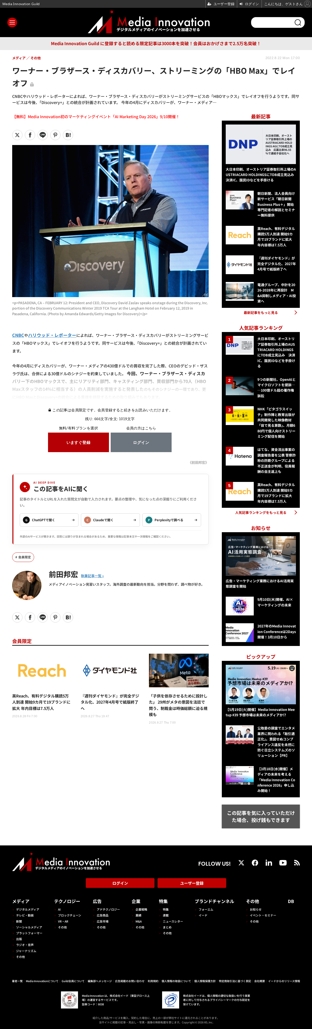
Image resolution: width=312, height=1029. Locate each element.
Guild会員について (73, 981)
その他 (20, 957)
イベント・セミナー (263, 915)
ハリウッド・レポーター (52, 335)
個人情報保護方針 (205, 981)
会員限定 (24, 557)
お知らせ (256, 909)
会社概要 (259, 981)
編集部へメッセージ (100, 981)
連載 (166, 915)
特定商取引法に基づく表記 (235, 981)
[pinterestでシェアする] (55, 135)
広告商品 (102, 915)
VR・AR (63, 921)
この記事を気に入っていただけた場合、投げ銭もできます (261, 816)
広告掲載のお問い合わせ (130, 981)
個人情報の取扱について (176, 981)
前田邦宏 (63, 574)
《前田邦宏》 (198, 462)
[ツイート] (17, 135)
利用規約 (153, 981)
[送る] (43, 135)
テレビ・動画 (25, 915)
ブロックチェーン (69, 915)
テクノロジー (67, 901)
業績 (138, 915)
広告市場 (102, 921)
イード (203, 915)
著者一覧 (17, 981)
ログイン (120, 883)
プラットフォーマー (29, 933)
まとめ (167, 927)
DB (291, 901)
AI (59, 909)
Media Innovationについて (42, 981)
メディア (20, 901)
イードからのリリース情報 (284, 981)
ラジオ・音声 (25, 945)
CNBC (18, 335)
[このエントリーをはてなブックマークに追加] (68, 135)
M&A (139, 921)
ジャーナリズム (26, 951)
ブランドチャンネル (214, 901)
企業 (136, 901)
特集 (163, 901)
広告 (97, 901)
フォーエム (206, 909)
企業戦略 (141, 909)
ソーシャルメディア (29, 927)
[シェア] (30, 135)
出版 (19, 939)
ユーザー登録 (192, 883)
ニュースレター (173, 921)
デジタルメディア (27, 909)
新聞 (19, 921)
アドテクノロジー (108, 909)
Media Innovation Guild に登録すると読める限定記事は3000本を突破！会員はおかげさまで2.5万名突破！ (156, 43)
